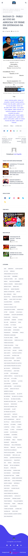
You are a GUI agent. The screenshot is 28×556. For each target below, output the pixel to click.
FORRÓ (16, 337)
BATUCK (18, 291)
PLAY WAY (19, 447)
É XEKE (15, 327)
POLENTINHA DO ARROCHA (10, 450)
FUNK (16, 345)
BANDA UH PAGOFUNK (9, 291)
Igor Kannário (7, 368)
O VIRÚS (12, 429)
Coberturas (15, 317)
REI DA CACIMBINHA (14, 465)
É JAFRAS (6, 324)
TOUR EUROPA (13, 506)
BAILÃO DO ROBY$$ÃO (14, 281)
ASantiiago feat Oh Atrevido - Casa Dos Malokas (15, 238)
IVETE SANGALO (8, 370)
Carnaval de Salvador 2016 (10, 307)
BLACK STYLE (7, 296)
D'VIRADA (20, 319)
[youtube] (18, 198)
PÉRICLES (13, 447)
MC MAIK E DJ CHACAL (17, 396)
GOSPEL (20, 350)
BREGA (5, 299)
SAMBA (17, 475)
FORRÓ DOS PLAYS (19, 340)
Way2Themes (16, 552)
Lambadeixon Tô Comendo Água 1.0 (17, 165)
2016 (5, 268)
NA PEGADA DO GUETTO (9, 411)
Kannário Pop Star (18, 375)
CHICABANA (6, 314)
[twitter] (9, 198)
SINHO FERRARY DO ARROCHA (11, 493)
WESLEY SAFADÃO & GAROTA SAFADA (12, 513)
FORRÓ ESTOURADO (8, 342)
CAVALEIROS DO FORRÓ (9, 309)
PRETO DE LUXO (16, 455)
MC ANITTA (19, 393)
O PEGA (13, 427)
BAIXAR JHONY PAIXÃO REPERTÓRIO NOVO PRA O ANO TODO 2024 (17, 172)
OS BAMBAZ (7, 434)
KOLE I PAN (6, 381)
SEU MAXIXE (7, 485)
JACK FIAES (16, 370)
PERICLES (6, 447)
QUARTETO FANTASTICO (15, 457)
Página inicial (6, 9)
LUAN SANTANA (17, 386)
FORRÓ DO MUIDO (8, 340)
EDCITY (20, 327)
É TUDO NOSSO (7, 327)
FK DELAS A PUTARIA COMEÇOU (16, 246)
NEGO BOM (14, 416)
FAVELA (22, 332)
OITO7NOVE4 (19, 429)
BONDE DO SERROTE (17, 296)
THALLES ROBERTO (18, 501)
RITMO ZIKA (13, 467)
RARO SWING (16, 462)
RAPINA (9, 462)
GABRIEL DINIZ (7, 347)
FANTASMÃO (15, 332)
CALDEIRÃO (16, 301)
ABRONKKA (10, 268)
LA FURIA (20, 381)
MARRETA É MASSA (8, 391)
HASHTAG (18, 358)
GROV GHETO (7, 352)
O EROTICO (6, 427)
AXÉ (16, 278)
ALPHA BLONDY (19, 268)
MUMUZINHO (14, 404)
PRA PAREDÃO (7, 455)
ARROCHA (11, 9)
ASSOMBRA (15, 276)
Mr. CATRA (20, 401)
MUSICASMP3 (7, 409)
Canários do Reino (8, 304)
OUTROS (15, 437)
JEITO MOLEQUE (14, 373)
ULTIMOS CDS (18, 125)
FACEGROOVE (7, 332)
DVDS (19, 322)
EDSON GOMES (7, 330)
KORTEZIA (13, 381)
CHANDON (11, 312)
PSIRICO (6, 457)
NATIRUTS (15, 414)
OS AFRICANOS (13, 432)
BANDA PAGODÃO (15, 289)
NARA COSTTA (7, 414)
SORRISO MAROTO (8, 495)
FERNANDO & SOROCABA (10, 335)
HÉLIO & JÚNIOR (8, 360)
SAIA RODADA (7, 473)
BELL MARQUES (7, 294)
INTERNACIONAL (16, 368)
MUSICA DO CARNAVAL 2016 (10, 406)
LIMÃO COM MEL (8, 386)
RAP (5, 462)
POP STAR (19, 452)
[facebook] (5, 198)
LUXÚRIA (6, 388)
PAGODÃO (19, 439)
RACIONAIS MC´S (8, 460)
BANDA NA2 (16, 286)
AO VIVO (6, 271)
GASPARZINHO (16, 347)
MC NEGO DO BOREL (16, 398)
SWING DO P (17, 495)
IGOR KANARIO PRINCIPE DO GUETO (12, 365)
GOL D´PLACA (7, 350)
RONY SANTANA (7, 470)
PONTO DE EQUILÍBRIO (9, 452)
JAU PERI (6, 373)
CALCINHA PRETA (8, 301)
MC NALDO (6, 398)
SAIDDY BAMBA (16, 473)
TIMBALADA (20, 503)
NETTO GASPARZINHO (9, 419)
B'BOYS (5, 281)
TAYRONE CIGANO (16, 498)
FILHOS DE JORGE (8, 337)
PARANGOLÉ (7, 444)
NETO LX (21, 416)
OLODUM (6, 432)
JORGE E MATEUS (8, 375)
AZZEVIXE (21, 278)
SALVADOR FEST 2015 (9, 475)
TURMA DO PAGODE (8, 508)
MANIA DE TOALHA (14, 388)
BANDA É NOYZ (7, 286)
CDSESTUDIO (20, 309)
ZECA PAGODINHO (8, 516)
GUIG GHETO (7, 355)
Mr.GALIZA (6, 404)
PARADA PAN (14, 442)
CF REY (5, 312)
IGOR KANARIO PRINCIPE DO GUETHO (12, 363)
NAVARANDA (7, 416)
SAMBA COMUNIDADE (17, 478)
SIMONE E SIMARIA (8, 490)
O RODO (19, 427)
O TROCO (6, 429)
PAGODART (6, 442)
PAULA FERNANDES (16, 444)
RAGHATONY (17, 460)
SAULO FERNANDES (17, 480)
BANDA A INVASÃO (8, 284)
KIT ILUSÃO (14, 378)
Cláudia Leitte (7, 317)
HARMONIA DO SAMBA (9, 358)
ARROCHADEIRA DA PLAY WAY (11, 273)
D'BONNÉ (14, 319)
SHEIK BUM (6, 488)
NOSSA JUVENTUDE (16, 421)
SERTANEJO (16, 483)
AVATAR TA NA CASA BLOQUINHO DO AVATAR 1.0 (16, 254)
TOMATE (6, 506)
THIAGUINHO (7, 503)
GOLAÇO (14, 350)
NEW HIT (18, 419)
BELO (14, 294)
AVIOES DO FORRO (8, 278)
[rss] (5, 202)
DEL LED (6, 322)
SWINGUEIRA (7, 498)
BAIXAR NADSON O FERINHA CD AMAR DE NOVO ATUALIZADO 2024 (17, 181)
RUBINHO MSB (16, 470)
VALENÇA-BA (7, 511)
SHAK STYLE (15, 485)
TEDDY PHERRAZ (8, 501)
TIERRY (13, 503)
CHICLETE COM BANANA (17, 314)
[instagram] (14, 198)
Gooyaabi (15, 553)
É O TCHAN (13, 324)
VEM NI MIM (15, 511)
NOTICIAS (6, 424)
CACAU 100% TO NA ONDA (15, 299)
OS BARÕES (14, 434)
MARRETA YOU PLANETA (9, 393)
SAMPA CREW (7, 480)
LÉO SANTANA (7, 383)
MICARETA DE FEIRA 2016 (10, 401)
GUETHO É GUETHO (17, 352)
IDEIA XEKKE (17, 360)
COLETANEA (7, 319)
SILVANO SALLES (15, 488)
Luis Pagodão (7, 31)
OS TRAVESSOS (7, 437)
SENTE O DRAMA (8, 483)
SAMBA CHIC (7, 478)
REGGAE (6, 465)
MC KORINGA (7, 396)
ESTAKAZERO (16, 330)
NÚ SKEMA (13, 424)
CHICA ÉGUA (19, 312)
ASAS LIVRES (7, 276)
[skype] (23, 198)
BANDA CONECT (18, 284)
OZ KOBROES (7, 439)
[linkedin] (21, 545)
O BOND (19, 424)
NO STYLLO (6, 421)
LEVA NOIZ (15, 383)
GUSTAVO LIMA (15, 355)
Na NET (14, 409)
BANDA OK (6, 289)
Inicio (14, 549)
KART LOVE (6, 378)
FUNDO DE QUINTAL (8, 345)
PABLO (11, 125)
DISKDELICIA (13, 322)
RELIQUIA (6, 467)
